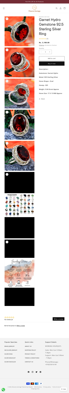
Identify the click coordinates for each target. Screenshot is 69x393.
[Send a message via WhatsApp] (3, 389)
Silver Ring (8, 354)
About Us (28, 346)
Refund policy (38, 387)
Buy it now (52, 63)
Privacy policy (47, 387)
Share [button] (43, 99)
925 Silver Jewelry (10, 350)
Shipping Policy (30, 350)
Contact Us (29, 362)
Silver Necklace (10, 362)
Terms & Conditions (32, 358)
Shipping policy (35, 388)
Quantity (41, 48)
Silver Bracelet (10, 358)
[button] (4, 8)
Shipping (41, 45)
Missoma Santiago (17, 387)
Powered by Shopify (27, 387)
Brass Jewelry (9, 346)
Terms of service (56, 387)
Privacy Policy (30, 354)
